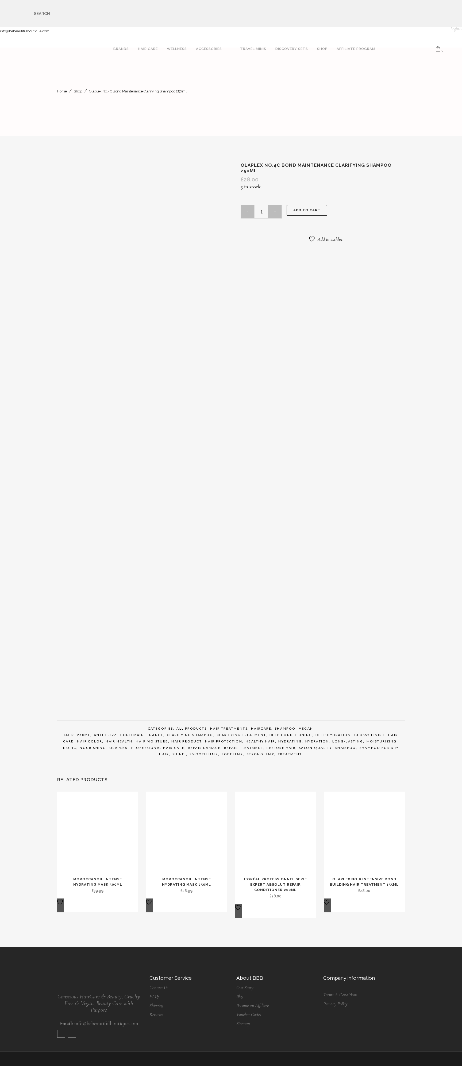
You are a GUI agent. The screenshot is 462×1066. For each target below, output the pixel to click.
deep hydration (333, 735)
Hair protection (223, 741)
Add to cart (307, 210)
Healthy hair (260, 741)
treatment (290, 754)
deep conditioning (291, 735)
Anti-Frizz (105, 735)
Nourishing (93, 748)
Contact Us (158, 987)
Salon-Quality (315, 748)
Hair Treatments (229, 728)
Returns (156, 1014)
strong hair (260, 754)
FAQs (154, 996)
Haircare (261, 728)
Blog (240, 996)
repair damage (204, 748)
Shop (78, 91)
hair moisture (152, 741)
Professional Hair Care (158, 748)
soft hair (232, 754)
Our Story (244, 987)
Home (62, 91)
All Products (191, 728)
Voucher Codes (248, 1014)
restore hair (281, 748)
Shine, (179, 754)
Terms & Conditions (340, 995)
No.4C (69, 748)
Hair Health (119, 741)
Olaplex (118, 748)
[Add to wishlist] (61, 905)
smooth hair (204, 754)
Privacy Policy (335, 1004)
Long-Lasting (347, 741)
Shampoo (285, 728)
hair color (89, 741)
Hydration (317, 741)
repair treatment (243, 748)
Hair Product (186, 741)
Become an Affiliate (252, 1005)
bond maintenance (141, 735)
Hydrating (290, 741)
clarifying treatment (241, 735)
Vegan (306, 728)
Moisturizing (382, 741)
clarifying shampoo (190, 735)
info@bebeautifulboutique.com (24, 31)
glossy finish (369, 735)
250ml (83, 735)
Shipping (156, 1005)
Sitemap (243, 1023)
